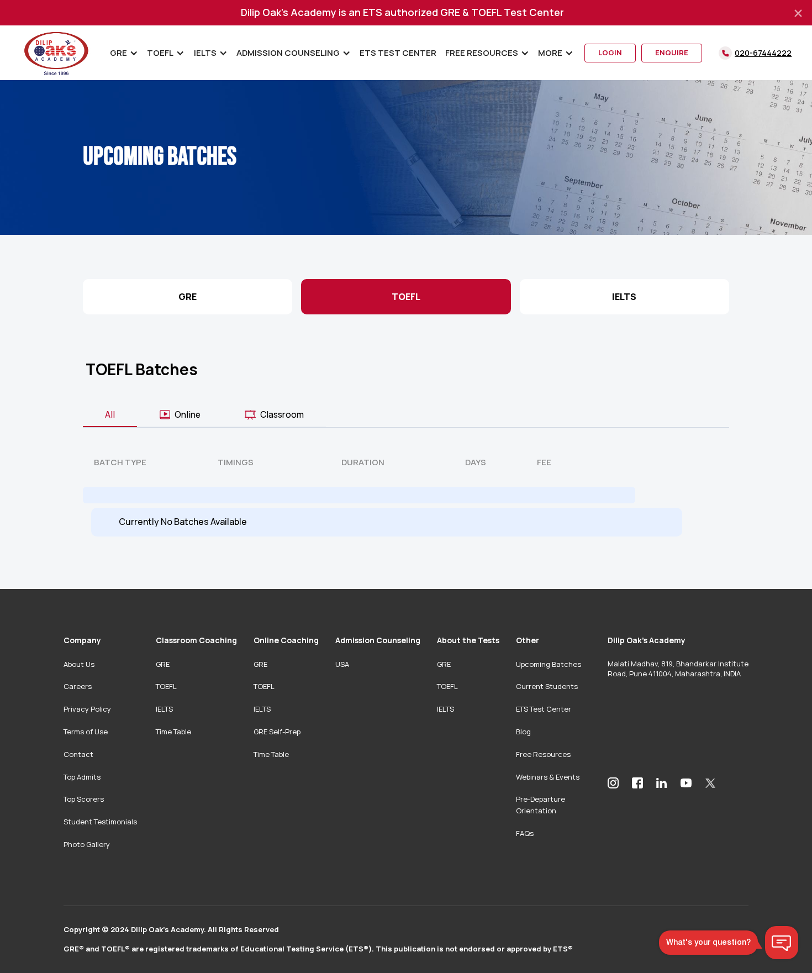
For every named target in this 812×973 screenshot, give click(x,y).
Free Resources (543, 754)
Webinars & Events (547, 777)
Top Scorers (84, 799)
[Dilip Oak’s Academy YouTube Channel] (686, 782)
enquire (671, 52)
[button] (124, 53)
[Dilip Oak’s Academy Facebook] (637, 782)
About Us (79, 664)
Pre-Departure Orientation (540, 805)
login (610, 52)
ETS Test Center (398, 52)
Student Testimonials (100, 822)
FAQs (525, 833)
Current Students (547, 686)
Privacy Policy (87, 709)
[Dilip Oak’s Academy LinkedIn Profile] (661, 782)
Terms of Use (86, 732)
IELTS (164, 709)
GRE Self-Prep (277, 732)
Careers (78, 686)
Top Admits (82, 777)
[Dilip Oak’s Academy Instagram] (613, 782)
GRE (163, 664)
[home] (56, 53)
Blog (523, 732)
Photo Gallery (87, 844)
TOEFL (166, 686)
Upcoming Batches (548, 664)
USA (342, 664)
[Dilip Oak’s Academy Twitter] (710, 782)
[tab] (110, 415)
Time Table (173, 732)
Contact (78, 754)
